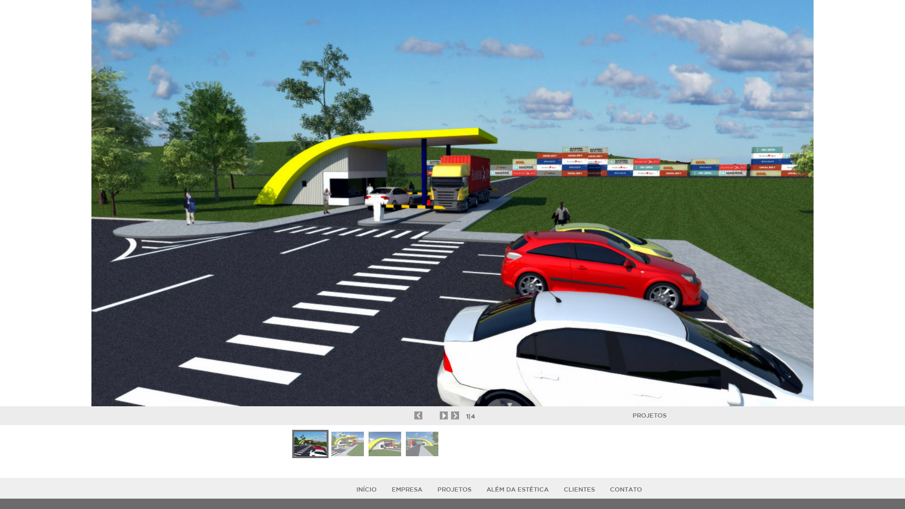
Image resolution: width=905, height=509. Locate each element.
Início (366, 489)
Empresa (407, 489)
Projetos (649, 415)
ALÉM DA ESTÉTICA (517, 489)
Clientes (579, 489)
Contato (626, 489)
